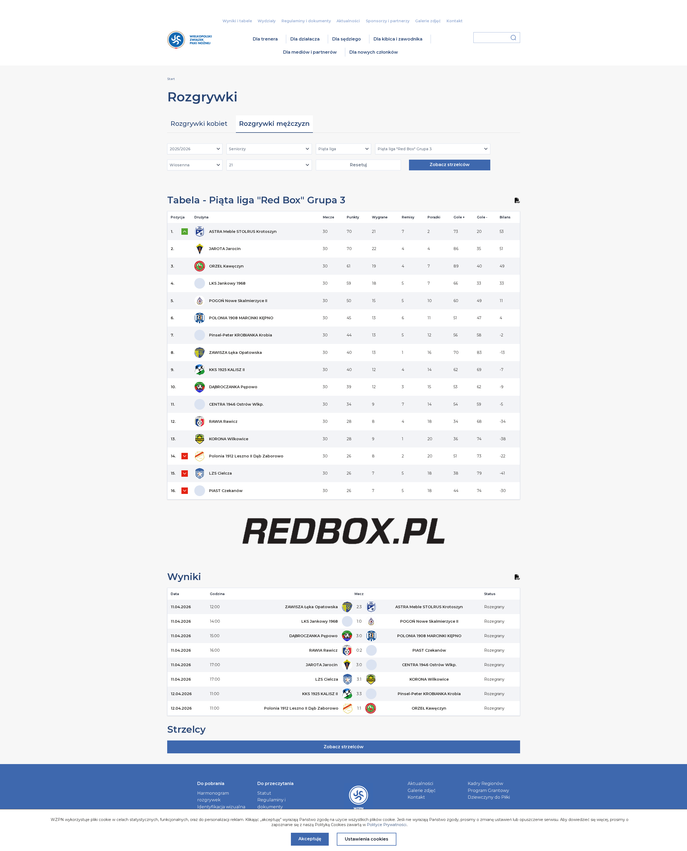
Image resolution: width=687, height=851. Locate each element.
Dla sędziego (346, 39)
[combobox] (195, 149)
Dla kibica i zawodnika (398, 39)
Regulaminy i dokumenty (306, 21)
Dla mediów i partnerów (310, 52)
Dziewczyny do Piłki (489, 797)
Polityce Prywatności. (387, 824)
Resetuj (358, 164)
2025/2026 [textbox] (180, 148)
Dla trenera (265, 39)
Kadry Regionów (485, 783)
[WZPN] (189, 47)
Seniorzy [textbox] (237, 148)
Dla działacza (305, 39)
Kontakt (455, 21)
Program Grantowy (488, 790)
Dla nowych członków (373, 52)
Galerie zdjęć (428, 21)
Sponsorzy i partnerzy (388, 21)
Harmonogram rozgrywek (213, 797)
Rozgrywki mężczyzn (274, 123)
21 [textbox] (231, 165)
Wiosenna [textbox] (179, 165)
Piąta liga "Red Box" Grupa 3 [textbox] (405, 148)
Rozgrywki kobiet (198, 123)
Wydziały (267, 21)
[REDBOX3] (343, 548)
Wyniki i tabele (237, 21)
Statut (264, 793)
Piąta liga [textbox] (327, 148)
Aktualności (348, 21)
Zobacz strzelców (450, 164)
